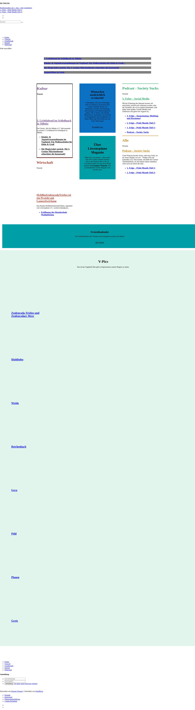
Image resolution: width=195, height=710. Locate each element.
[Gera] (32, 470)
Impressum (8, 697)
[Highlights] (32, 339)
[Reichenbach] (32, 426)
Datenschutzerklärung (12, 699)
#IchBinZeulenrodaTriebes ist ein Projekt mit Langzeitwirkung (54, 198)
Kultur (7, 37)
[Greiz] (32, 600)
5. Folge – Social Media (135, 98)
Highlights (17, 359)
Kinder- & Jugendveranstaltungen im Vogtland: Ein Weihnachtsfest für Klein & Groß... (84, 63)
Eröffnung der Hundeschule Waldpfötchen (54, 213)
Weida (15, 403)
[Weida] (32, 383)
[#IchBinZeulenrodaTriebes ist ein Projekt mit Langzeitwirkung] (55, 190)
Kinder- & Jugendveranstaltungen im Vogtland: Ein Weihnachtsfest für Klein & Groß (56, 141)
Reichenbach (18, 446)
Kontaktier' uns (97, 127)
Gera (14, 490)
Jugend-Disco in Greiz (54, 72)
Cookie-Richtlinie (11, 701)
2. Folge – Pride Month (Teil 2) (11, 12)
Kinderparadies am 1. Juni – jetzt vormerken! (16, 8)
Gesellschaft (9, 41)
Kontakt (7, 695)
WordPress (39, 691)
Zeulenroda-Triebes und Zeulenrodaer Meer (25, 314)
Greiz (14, 620)
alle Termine (99, 242)
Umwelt (7, 39)
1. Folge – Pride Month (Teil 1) (11, 10)
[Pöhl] (32, 513)
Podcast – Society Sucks (138, 132)
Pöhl (14, 533)
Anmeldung (9, 684)
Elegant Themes (17, 691)
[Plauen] (32, 557)
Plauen (15, 577)
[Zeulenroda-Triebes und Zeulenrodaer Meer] (32, 293)
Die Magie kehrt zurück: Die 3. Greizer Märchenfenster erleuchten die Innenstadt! (81, 67)
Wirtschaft (8, 45)
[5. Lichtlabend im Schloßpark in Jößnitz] (54, 116)
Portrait (7, 43)
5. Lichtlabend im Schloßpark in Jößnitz (62, 58)
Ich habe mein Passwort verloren (25, 684)
